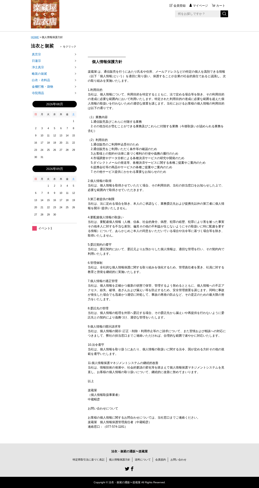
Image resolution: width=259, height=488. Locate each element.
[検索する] (224, 13)
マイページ (200, 5)
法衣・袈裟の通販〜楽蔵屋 (129, 451)
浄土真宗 (38, 67)
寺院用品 (38, 93)
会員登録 (179, 5)
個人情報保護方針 (119, 459)
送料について (143, 459)
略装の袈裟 (39, 73)
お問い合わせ (178, 459)
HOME (35, 37)
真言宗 (36, 54)
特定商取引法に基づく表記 (88, 459)
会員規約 (160, 459)
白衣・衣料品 (41, 80)
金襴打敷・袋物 (42, 86)
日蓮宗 (36, 60)
